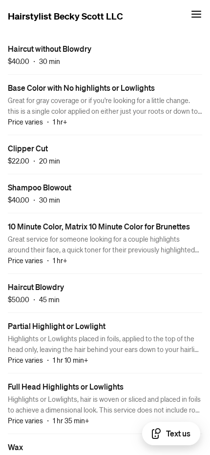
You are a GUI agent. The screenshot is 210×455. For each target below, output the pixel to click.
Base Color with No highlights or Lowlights (81, 88)
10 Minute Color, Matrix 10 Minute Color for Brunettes (99, 226)
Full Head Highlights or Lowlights (66, 386)
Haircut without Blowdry (49, 48)
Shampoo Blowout (39, 187)
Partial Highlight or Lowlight (56, 326)
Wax (15, 447)
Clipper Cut (28, 148)
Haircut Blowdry (36, 287)
